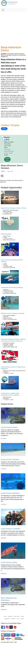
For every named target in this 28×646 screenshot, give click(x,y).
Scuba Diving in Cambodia (10, 529)
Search (22, 616)
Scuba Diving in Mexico (9, 427)
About (5, 616)
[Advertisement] (14, 27)
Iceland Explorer (6, 234)
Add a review (10, 171)
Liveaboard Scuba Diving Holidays (12, 287)
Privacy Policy (17, 616)
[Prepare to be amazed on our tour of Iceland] (10, 223)
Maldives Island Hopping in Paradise (12, 313)
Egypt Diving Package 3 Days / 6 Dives (13, 208)
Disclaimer (10, 616)
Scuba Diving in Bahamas (10, 493)
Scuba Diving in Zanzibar (10, 459)
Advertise (13, 618)
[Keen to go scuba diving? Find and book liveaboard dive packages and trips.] (10, 277)
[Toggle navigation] (3, 10)
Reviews (3, 171)
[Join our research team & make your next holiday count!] (10, 329)
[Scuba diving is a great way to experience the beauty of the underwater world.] (13, 586)
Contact (22, 618)
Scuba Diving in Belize (9, 562)
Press (18, 618)
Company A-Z (7, 618)
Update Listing (7, 159)
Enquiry (4, 128)
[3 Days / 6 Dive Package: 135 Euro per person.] (10, 198)
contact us (7, 153)
